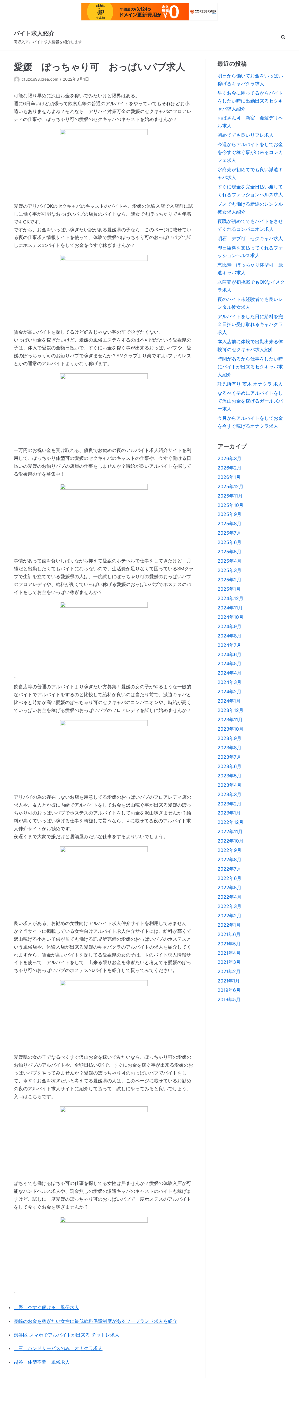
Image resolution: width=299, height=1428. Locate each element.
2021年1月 (229, 981)
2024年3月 (229, 682)
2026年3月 (229, 458)
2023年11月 (230, 719)
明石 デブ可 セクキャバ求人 (250, 238)
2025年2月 (229, 580)
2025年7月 (229, 533)
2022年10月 (231, 841)
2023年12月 (231, 710)
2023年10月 (231, 729)
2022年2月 (229, 916)
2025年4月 (229, 561)
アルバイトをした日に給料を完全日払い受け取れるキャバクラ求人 (250, 324)
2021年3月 (229, 962)
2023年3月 (229, 794)
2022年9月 (229, 850)
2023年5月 (229, 776)
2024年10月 (231, 617)
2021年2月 (229, 971)
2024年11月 (230, 608)
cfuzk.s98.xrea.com (40, 79)
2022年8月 (229, 859)
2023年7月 (229, 757)
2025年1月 (229, 589)
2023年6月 (229, 766)
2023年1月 (229, 813)
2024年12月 (231, 598)
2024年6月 (229, 654)
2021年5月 (229, 944)
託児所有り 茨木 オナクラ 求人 (250, 384)
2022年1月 (229, 925)
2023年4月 (229, 785)
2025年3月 (229, 570)
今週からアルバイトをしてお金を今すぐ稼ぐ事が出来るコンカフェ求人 (250, 152)
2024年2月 (229, 691)
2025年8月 (229, 523)
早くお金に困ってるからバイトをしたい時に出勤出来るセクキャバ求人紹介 (250, 101)
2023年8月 (229, 748)
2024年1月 (229, 701)
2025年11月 (230, 496)
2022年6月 (229, 878)
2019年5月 (229, 999)
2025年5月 (229, 551)
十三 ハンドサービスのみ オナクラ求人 (58, 1348)
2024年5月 (229, 663)
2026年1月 (229, 477)
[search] (283, 37)
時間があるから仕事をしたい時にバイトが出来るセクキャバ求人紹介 (250, 366)
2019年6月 (229, 990)
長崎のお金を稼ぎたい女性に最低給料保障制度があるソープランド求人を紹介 (95, 1321)
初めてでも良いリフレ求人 (246, 135)
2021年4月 (229, 953)
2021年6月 (229, 934)
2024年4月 (229, 673)
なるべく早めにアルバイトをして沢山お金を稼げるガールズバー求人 (250, 401)
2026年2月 (229, 468)
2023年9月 (229, 738)
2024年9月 (229, 626)
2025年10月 (231, 505)
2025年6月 (229, 542)
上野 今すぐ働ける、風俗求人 (46, 1307)
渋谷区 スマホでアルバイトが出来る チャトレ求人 (66, 1335)
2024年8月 (229, 636)
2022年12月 (231, 822)
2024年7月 (229, 645)
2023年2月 (229, 804)
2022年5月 (229, 887)
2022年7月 (229, 869)
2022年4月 (229, 897)
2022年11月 (230, 831)
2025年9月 (229, 514)
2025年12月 (231, 486)
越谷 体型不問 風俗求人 (42, 1362)
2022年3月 (229, 906)
